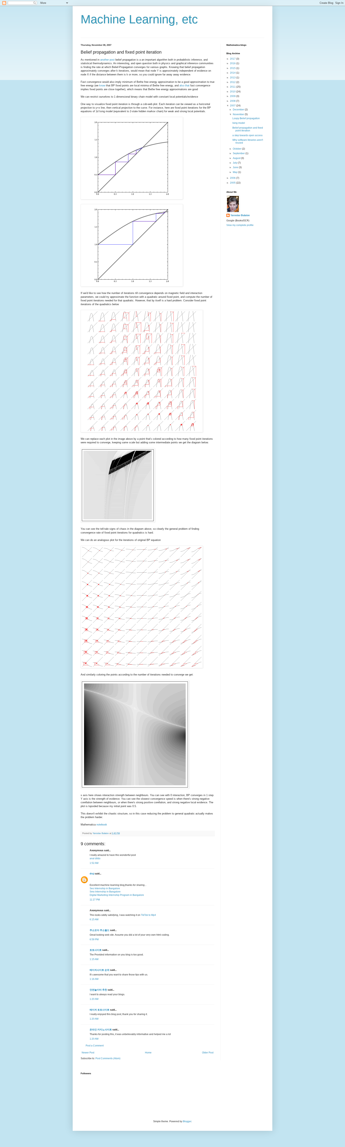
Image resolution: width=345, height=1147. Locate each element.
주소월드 (104, 930)
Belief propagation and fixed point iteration (247, 129)
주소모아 (94, 930)
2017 (233, 58)
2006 (233, 178)
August (237, 158)
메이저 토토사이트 (99, 1009)
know (102, 85)
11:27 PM (95, 899)
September (239, 153)
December (239, 109)
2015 (233, 68)
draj (92, 873)
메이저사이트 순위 (99, 970)
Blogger (187, 1121)
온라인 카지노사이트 (101, 1029)
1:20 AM (94, 999)
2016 (233, 63)
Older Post (207, 1052)
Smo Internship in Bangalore (105, 891)
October (237, 148)
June (236, 167)
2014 (233, 72)
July (235, 162)
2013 (233, 77)
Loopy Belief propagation (246, 118)
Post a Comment (95, 1045)
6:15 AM (94, 919)
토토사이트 (96, 950)
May (235, 172)
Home (148, 1052)
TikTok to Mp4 (148, 915)
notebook (101, 824)
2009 (233, 96)
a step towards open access (247, 135)
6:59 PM (94, 939)
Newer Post (88, 1052)
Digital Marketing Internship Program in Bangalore (117, 895)
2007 (233, 105)
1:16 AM (94, 979)
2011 (233, 86)
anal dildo (95, 858)
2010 (233, 91)
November (239, 114)
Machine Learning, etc (139, 19)
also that (184, 85)
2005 (233, 182)
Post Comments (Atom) (107, 1058)
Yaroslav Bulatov (240, 215)
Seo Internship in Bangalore (105, 888)
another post (107, 59)
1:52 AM (94, 863)
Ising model (238, 123)
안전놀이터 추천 (98, 989)
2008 (233, 101)
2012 (233, 82)
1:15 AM (94, 959)
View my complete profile (240, 225)
